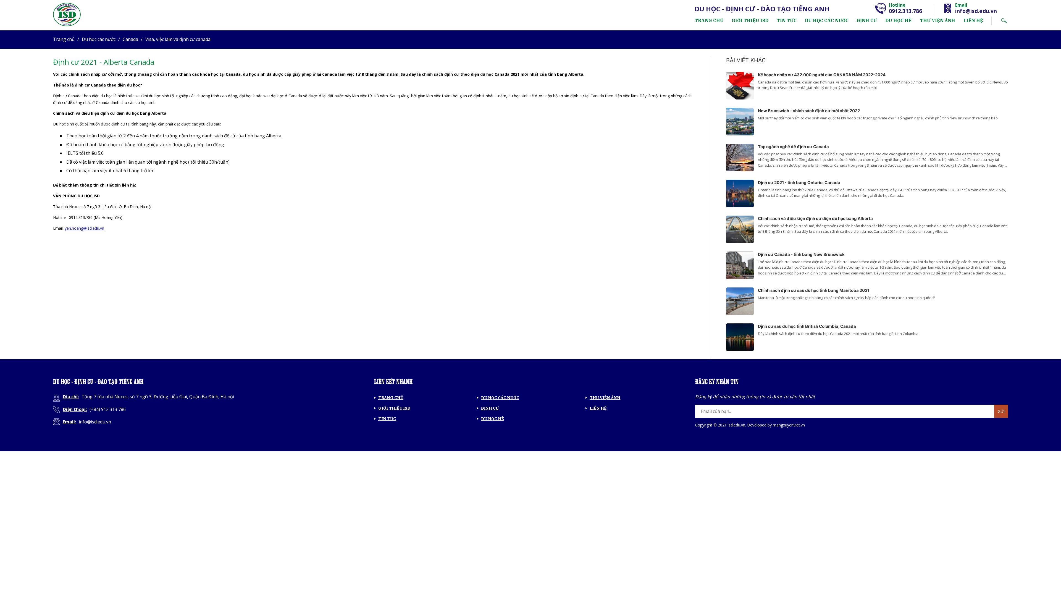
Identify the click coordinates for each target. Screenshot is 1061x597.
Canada (130, 39)
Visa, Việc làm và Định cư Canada (178, 39)
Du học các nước (827, 20)
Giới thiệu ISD (750, 20)
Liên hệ (973, 20)
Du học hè (898, 20)
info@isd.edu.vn (976, 11)
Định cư (867, 20)
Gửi (1001, 411)
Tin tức (787, 20)
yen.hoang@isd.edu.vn (84, 228)
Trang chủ (709, 20)
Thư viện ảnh (937, 20)
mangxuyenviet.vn (789, 425)
